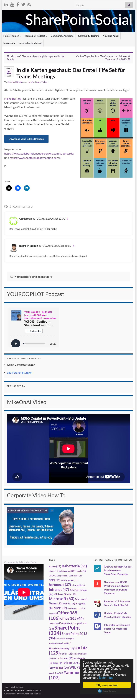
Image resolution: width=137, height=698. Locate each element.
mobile (69, 603)
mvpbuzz (73, 608)
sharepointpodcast (60, 643)
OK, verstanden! (107, 685)
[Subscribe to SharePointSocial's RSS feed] (29, 3)
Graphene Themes (31, 693)
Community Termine (88, 35)
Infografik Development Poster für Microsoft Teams (117, 628)
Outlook (70, 623)
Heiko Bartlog (12, 98)
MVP (60, 608)
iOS (74, 589)
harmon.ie (60, 585)
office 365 (72, 618)
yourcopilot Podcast (35, 35)
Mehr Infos (106, 677)
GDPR (54, 580)
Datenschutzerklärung (30, 43)
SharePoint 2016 (64, 638)
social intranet (63, 658)
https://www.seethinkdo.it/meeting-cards (35, 157)
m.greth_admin (28, 245)
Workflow (56, 673)
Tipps (58, 662)
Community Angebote (62, 35)
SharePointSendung (61, 648)
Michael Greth (15, 82)
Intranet (59, 589)
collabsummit (67, 571)
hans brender (69, 580)
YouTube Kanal (111, 35)
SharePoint (64, 630)
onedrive (56, 623)
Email (77, 575)
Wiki (76, 667)
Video (71, 662)
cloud (54, 571)
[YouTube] (12, 3)
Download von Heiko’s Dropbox (26, 138)
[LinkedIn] (6, 3)
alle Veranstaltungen (19, 372)
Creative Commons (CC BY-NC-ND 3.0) (22, 690)
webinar (61, 667)
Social (66, 653)
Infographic (78, 585)
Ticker (44, 82)
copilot (81, 571)
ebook (66, 575)
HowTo (31, 82)
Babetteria (74, 566)
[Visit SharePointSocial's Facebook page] (17, 3)
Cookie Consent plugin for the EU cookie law (107, 691)
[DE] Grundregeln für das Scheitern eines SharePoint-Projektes (117, 570)
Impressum (9, 43)
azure (55, 566)
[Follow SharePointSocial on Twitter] (23, 3)
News (37, 82)
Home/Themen (11, 35)
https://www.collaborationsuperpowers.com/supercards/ (39, 153)
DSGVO (55, 575)
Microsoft (61, 598)
